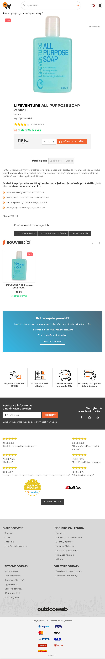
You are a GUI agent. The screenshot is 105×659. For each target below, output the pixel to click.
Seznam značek (12, 575)
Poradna (60, 533)
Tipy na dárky (11, 584)
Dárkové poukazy (13, 589)
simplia (51, 655)
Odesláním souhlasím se (30, 422)
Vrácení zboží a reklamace (69, 537)
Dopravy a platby (64, 542)
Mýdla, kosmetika (26, 233)
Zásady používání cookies (69, 571)
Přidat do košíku (74, 141)
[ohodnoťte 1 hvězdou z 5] (15, 124)
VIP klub (60, 559)
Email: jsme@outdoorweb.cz (52, 335)
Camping (11, 13)
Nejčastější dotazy (65, 546)
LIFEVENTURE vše (80, 233)
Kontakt (8, 533)
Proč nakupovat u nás (67, 550)
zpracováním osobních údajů (42, 422)
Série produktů (12, 593)
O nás (7, 537)
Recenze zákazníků (14, 580)
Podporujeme (11, 597)
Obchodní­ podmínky (66, 575)
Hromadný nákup (65, 555)
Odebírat (50, 415)
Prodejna (9, 542)
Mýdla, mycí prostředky (29, 13)
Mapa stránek (11, 571)
